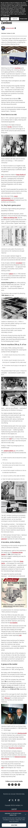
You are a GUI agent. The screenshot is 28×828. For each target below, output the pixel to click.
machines (18, 68)
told (10, 439)
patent (11, 274)
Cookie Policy (6, 15)
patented (4, 539)
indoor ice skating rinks (10, 217)
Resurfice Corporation (15, 748)
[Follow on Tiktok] (9, 784)
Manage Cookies (23, 18)
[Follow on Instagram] (19, 784)
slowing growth (22, 733)
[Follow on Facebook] (15, 784)
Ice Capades (13, 622)
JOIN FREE (14, 825)
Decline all (15, 18)
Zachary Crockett (10, 28)
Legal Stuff (14, 809)
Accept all (5, 18)
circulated (19, 263)
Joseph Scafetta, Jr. (10, 451)
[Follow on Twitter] (12, 784)
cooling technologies (7, 200)
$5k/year (7, 698)
